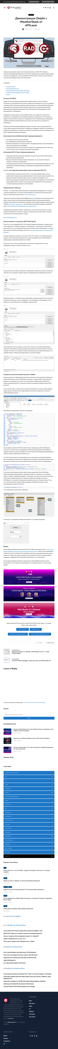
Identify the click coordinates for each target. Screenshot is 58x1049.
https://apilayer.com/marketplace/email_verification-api (22, 206)
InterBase (29, 812)
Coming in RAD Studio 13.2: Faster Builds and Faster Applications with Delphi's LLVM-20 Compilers (33, 730)
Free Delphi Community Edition (18, 634)
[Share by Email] (53, 642)
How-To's (29, 804)
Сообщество (7, 1041)
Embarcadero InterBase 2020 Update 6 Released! (18, 909)
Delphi (29, 792)
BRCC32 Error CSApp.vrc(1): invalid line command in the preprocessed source (23, 933)
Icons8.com (11, 1018)
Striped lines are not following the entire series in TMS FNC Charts (20, 957)
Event (29, 800)
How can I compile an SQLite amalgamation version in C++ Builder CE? (21, 936)
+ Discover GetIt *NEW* (48, 1)
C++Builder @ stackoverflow (15, 925)
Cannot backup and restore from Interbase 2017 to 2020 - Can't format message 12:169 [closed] (27, 974)
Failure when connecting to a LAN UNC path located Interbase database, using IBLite (24, 981)
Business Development (29, 772)
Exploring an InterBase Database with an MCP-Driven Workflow (31, 738)
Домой (5, 1035)
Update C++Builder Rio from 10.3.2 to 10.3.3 (14, 938)
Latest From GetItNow (13, 916)
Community (32, 1014)
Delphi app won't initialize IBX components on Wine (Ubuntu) (19, 984)
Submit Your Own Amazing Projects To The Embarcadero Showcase (24, 889)
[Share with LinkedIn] (50, 642)
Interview (29, 816)
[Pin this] (52, 642)
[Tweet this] (48, 642)
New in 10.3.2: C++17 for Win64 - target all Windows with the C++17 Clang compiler (27, 871)
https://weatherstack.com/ (10, 217)
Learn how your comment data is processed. (34, 702)
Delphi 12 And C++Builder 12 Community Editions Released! (22, 881)
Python (29, 824)
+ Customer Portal (34, 1)
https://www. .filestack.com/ (16, 204)
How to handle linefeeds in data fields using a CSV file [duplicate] (20, 952)
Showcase (29, 836)
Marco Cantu (29, 29)
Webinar (29, 844)
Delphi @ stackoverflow (13, 947)
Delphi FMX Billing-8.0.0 (9, 960)
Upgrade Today (36, 629)
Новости (31, 14)
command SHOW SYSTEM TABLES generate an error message (19, 986)
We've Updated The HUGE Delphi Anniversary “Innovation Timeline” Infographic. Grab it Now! (28, 899)
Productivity (29, 820)
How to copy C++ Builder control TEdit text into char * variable (19, 941)
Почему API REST (10, 86)
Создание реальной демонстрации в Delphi (17, 92)
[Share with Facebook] (46, 642)
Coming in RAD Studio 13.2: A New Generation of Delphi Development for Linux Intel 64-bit (33, 748)
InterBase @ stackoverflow (15, 968)
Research (29, 832)
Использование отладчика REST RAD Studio (18, 90)
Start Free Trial (22, 629)
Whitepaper (29, 848)
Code (29, 784)
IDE (29, 808)
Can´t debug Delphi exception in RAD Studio (14, 963)
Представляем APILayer (12, 88)
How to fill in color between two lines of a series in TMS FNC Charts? (21, 955)
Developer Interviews (29, 796)
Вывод (8, 94)
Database (29, 788)
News (5, 878)
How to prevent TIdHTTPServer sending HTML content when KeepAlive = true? (23, 930)
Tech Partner (29, 840)
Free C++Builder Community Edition (40, 634)
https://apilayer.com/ (30, 194)
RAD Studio (29, 828)
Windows (29, 852)
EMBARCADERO (12, 1022)
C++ (29, 776)
